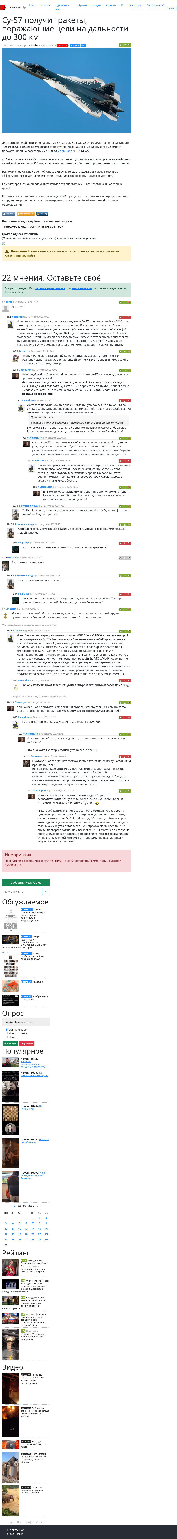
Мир (32, 5)
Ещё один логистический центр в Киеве (33, 1444)
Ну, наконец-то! (32, 1107)
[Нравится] (120, 45)
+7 (125, 302)
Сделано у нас (62, 7)
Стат (10, 1522)
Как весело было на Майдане (34, 1074)
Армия (82, 5)
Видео (97, 5)
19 (19, 1234)
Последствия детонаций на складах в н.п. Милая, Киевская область (33, 1457)
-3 (124, 543)
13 (26, 1228)
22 (39, 1234)
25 (13, 1239)
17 (5, 1234)
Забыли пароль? (155, 5)
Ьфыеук (24, 542)
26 (19, 1239)
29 (39, 1239)
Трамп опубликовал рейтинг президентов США (33, 956)
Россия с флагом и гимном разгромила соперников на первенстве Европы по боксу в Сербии (33, 1320)
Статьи (111, 5)
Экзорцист (25, 369)
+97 (125, 45)
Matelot (11, 608)
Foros (9, 301)
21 (32, 1234)
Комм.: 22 (62, 45)
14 (32, 1228)
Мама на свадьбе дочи (35, 1141)
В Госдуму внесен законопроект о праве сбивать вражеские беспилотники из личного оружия (23, 1303)
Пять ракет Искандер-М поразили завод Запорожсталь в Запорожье (33, 1335)
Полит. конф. (24, 1522)
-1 (124, 317)
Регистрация (135, 5)
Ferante (23, 351)
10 (5, 1228)
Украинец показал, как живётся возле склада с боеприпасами (32, 1378)
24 (5, 1239)
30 (46, 1239)
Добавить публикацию (26, 882)
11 (13, 1228)
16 (46, 1228)
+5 (125, 351)
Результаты (27, 1043)
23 (46, 1234)
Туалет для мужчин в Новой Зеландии (33, 1175)
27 (26, 1239)
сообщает (65, 151)
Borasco (35, 756)
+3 (125, 370)
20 (26, 1234)
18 (13, 1234)
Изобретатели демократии (34, 998)
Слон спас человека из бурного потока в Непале (32, 1490)
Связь (39, 1522)
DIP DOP (12, 557)
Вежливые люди (28, 505)
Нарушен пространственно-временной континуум (33, 1064)
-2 (124, 594)
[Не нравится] (129, 45)
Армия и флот (78, 45)
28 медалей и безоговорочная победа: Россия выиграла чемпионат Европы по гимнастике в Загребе (34, 1266)
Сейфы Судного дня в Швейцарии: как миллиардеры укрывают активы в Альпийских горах (25, 942)
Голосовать (10, 1043)
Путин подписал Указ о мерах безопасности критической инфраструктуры (33, 915)
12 (19, 1228)
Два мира (38, 981)
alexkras (19, 316)
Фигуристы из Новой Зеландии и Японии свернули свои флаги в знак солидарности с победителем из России (25, 1286)
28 (32, 1239)
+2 (125, 438)
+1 (125, 525)
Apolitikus (34, 45)
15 (39, 1228)
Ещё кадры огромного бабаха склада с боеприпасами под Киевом (35, 1412)
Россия (45, 5)
